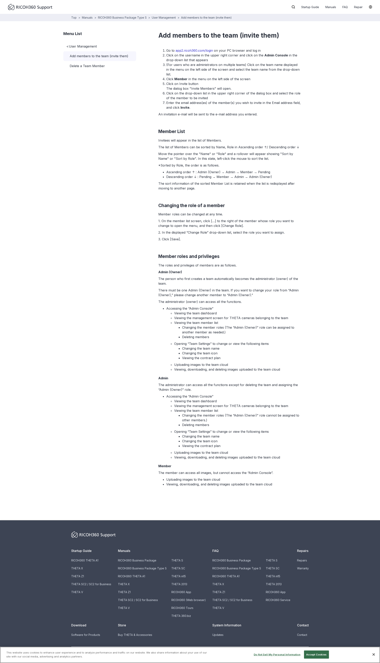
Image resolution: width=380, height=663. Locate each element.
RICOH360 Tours (182, 608)
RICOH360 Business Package (137, 560)
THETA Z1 (77, 576)
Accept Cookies (316, 654)
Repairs (302, 560)
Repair (358, 7)
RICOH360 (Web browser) (188, 600)
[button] (293, 7)
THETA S (177, 560)
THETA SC (178, 568)
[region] (190, 655)
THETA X (77, 568)
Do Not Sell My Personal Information (277, 654)
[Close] (373, 654)
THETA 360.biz (181, 615)
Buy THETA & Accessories (135, 634)
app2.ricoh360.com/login (194, 50)
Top (74, 17)
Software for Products (85, 634)
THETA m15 (178, 576)
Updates (217, 634)
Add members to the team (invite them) (206, 17)
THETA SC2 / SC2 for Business (91, 584)
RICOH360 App (181, 592)
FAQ (345, 7)
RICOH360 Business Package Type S (122, 17)
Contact (302, 634)
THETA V (77, 592)
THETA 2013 (179, 584)
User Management (164, 17)
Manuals (330, 7)
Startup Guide (310, 7)
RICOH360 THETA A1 (84, 560)
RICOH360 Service (278, 600)
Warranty (303, 568)
